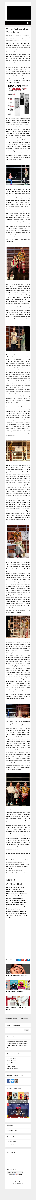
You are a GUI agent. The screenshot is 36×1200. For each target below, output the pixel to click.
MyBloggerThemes (18, 1183)
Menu (7, 23)
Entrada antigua (25, 1018)
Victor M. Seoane (11, 1063)
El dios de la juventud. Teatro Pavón (17, 975)
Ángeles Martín (25, 35)
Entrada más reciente (11, 1018)
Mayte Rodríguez (11, 1061)
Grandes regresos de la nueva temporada (18, 1102)
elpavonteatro (24, 873)
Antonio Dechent (10, 37)
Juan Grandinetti (15, 40)
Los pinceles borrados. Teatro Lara (18, 1113)
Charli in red (10, 1065)
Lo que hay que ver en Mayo (14, 991)
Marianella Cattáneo (12, 1068)
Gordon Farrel (19, 38)
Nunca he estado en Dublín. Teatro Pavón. (16, 1008)
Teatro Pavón (23, 40)
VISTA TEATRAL (11, 1152)
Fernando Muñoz (10, 38)
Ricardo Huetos (11, 1066)
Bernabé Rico (18, 37)
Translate (19, 1174)
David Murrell (26, 37)
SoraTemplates (20, 1182)
